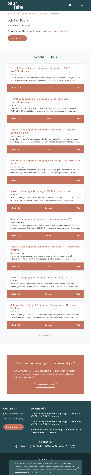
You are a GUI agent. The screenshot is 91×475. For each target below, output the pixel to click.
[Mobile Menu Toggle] (82, 5)
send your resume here (58, 31)
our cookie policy (21, 472)
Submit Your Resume (45, 385)
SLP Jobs (11, 13)
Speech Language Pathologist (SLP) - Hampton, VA (40, 191)
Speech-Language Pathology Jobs (32, 13)
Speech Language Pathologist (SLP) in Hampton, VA (41, 277)
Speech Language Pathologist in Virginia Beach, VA (40, 219)
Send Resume (13, 427)
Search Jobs (17, 38)
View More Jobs (45, 335)
